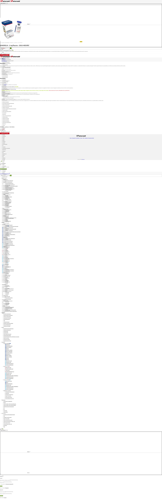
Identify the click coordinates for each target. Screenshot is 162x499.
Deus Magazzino (11, 56)
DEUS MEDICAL (7, 42)
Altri (2, 183)
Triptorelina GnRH (4, 176)
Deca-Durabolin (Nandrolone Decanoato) (11, 226)
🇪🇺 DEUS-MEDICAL (5, 230)
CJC (6, 254)
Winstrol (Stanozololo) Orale (9, 192)
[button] (81, 463)
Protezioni (3, 312)
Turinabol (6, 191)
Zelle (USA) (3, 295)
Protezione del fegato (7, 326)
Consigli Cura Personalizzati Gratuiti (9, 414)
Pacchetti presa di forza (5, 221)
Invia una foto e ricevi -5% (9, 398)
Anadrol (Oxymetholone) (9, 180)
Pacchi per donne (4, 219)
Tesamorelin (7, 292)
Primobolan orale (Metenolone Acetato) (7, 60)
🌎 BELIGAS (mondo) (8, 381)
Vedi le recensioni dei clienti (6, 306)
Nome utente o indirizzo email (5, 480)
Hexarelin (6, 265)
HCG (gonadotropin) (7, 319)
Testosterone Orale (5, 64)
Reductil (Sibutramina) (8, 214)
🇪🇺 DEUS (3, 265)
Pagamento (4, 284)
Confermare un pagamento (8, 401)
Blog (4, 426)
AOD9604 (6, 250)
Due (15, 89)
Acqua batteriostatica (8, 308)
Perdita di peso (4, 178)
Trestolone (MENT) (8, 233)
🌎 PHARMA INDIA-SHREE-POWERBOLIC (11, 375)
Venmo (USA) (6, 412)
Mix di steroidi (7, 235)
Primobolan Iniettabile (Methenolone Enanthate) (12, 231)
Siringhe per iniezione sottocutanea (11, 311)
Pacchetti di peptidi (5, 220)
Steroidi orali (5, 179)
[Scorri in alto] (0, 171)
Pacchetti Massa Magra (5, 216)
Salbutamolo (7, 211)
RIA (2, 294)
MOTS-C (6, 277)
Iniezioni (3, 222)
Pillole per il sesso (8, 221)
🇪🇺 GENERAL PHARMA (8, 350)
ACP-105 (6, 195)
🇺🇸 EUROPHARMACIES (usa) (9, 371)
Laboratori (3, 42)
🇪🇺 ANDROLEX (7, 344)
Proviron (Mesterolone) (7, 324)
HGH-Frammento (8, 266)
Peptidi (19, 56)
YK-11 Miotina (7, 207)
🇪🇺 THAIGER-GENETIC (8, 352)
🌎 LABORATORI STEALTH (9, 363)
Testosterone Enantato (8, 242)
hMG (3, 200)
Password (2, 482)
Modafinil (6, 219)
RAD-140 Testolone (5, 77)
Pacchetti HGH (4, 213)
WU (2, 292)
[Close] (0, 172)
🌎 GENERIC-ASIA (5, 257)
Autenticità (4, 276)
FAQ (2, 302)
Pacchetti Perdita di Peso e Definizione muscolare (9, 217)
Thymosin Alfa (7, 296)
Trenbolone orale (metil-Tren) (6, 63)
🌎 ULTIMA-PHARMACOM (9, 378)
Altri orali (5, 215)
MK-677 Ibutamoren (5, 75)
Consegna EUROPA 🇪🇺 (7, 343)
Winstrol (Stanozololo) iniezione (10, 234)
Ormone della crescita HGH (9, 307)
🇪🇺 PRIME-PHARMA (5, 238)
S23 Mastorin (7, 203)
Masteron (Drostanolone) (9, 227)
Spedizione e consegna (7, 390)
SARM (4, 194)
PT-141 (6, 284)
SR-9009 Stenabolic (8, 206)
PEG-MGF (3, 159)
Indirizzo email (2, 491)
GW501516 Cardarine (8, 196)
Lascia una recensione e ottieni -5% (9, 421)
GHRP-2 (6, 261)
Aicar (6, 249)
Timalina (3, 172)
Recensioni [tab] (4, 59)
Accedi (5, 497)
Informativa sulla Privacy (9, 394)
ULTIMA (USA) (4, 253)
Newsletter (3, 311)
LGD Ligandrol (7, 198)
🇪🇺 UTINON (7, 358)
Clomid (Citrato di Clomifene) (8, 315)
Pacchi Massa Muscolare (7, 334)
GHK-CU (3, 137)
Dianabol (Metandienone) (9, 183)
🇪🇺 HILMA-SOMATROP (8, 351)
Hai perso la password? (9, 484)
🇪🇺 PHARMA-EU (7, 354)
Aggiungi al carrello (4, 133)
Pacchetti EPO (4, 212)
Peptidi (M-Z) (6, 272)
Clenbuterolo (4, 85)
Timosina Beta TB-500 (8, 297)
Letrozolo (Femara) (5, 201)
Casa (0, 42)
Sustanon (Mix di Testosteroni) (10, 238)
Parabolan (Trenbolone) (9, 230)
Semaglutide (7, 288)
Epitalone (3, 134)
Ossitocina (7, 280)
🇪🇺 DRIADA (4, 231)
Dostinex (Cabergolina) (7, 316)
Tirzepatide (3, 171)
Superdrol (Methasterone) (9, 187)
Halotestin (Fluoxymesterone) (6, 59)
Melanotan (7, 273)
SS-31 (6, 291)
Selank (3, 164)
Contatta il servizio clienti (7, 417)
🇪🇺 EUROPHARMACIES (8, 346)
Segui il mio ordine (5, 279)
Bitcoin (3, 287)
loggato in (5, 84)
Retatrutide (7, 285)
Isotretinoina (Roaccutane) (9, 218)
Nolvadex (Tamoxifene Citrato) (8, 323)
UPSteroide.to (83, 159)
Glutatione (3, 141)
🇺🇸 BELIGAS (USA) (5, 250)
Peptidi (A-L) (6, 246)
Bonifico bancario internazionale (9, 406)
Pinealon (3, 160)
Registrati (1, 495)
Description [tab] (3, 58)
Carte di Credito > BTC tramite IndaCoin (7, 290)
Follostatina (4, 136)
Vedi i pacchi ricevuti (5, 280)
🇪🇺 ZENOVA (4, 242)
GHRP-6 (3, 140)
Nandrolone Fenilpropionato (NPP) (10, 229)
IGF (5, 268)
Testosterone (6, 237)
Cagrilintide (4, 130)
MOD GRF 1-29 (7, 276)
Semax (6, 289)
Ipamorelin (15, 56)
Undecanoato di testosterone (10, 245)
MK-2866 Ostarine (8, 199)
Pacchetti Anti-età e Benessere (6, 209)
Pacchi (3, 208)
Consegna (3, 224)
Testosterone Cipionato (9, 241)
